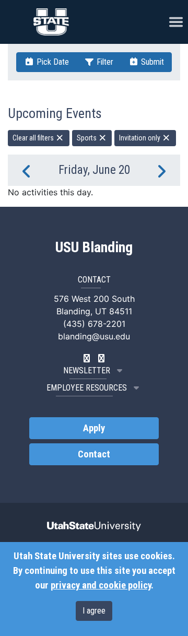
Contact (94, 454)
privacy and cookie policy (101, 585)
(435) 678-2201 (94, 324)
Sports (87, 138)
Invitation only (140, 138)
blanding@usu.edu (94, 336)
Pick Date (51, 62)
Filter (104, 62)
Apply (94, 428)
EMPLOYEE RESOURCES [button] (86, 387)
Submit (151, 62)
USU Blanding (94, 247)
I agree (94, 611)
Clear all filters (34, 138)
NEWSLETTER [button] (86, 370)
